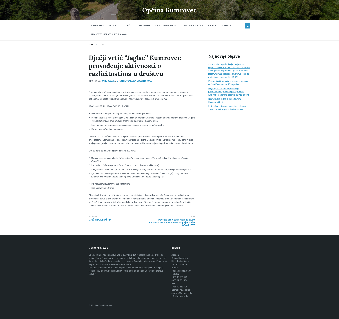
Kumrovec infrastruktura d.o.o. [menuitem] (109, 34)
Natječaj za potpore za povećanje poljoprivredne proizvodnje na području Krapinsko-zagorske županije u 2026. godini (228, 91)
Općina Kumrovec (169, 10)
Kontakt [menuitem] (226, 26)
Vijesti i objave (144, 81)
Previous (93, 216)
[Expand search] (247, 25)
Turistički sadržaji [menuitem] (192, 26)
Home (91, 45)
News (101, 45)
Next (192, 216)
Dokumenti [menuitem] (144, 26)
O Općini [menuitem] (128, 26)
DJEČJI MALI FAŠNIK (100, 219)
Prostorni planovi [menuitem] (165, 26)
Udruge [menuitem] (212, 26)
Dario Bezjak (108, 81)
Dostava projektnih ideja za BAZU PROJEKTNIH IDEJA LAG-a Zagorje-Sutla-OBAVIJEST (172, 222)
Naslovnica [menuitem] (97, 26)
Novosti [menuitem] (113, 26)
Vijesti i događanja (126, 81)
